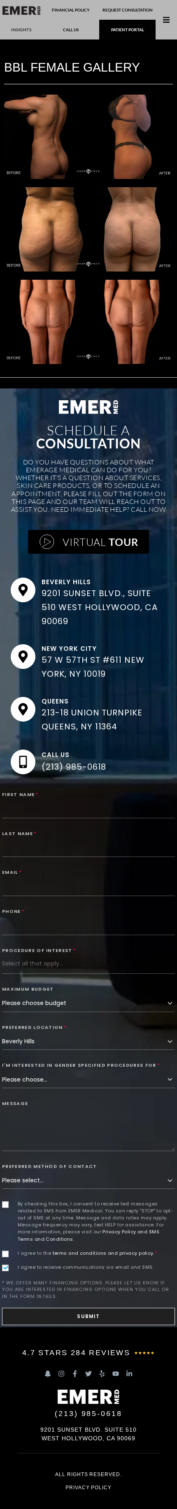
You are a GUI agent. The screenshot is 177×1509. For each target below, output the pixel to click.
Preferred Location (34, 1027)
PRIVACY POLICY (88, 1487)
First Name (20, 794)
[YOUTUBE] (115, 1373)
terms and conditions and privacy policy (103, 1253)
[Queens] (23, 709)
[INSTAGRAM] (61, 1373)
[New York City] (23, 656)
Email (12, 872)
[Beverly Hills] (23, 590)
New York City (69, 648)
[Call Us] (23, 762)
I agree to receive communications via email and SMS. (86, 1267)
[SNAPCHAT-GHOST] (47, 1373)
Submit (88, 1316)
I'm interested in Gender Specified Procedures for (81, 1065)
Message (15, 1103)
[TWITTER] (88, 1373)
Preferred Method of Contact (49, 1166)
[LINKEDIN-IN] (129, 1373)
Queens (55, 701)
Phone (13, 911)
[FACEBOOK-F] (75, 1373)
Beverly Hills (66, 582)
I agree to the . (88, 1253)
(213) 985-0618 (74, 767)
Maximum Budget (28, 989)
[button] (166, 19)
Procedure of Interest (39, 950)
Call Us (56, 754)
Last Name (19, 833)
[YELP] (102, 1373)
